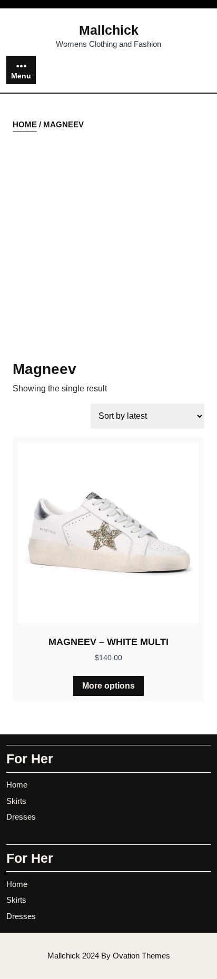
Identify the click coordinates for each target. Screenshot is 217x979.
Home (25, 124)
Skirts (16, 800)
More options (108, 685)
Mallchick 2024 (108, 955)
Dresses (21, 816)
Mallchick (109, 30)
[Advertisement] (108, 246)
